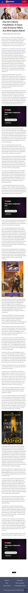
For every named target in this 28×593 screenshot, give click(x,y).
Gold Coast (8, 48)
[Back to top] (25, 590)
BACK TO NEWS (5, 5)
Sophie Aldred (19, 48)
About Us (7, 580)
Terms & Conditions (19, 583)
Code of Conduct (7, 585)
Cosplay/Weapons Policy (20, 585)
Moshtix (22, 535)
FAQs (7, 583)
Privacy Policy (20, 580)
